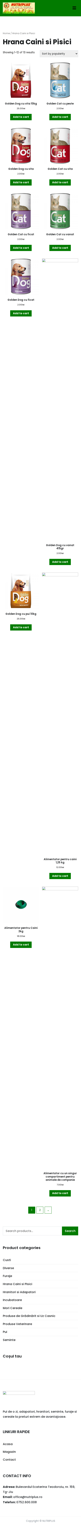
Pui (5, 1332)
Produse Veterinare (17, 1324)
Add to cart (21, 117)
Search (70, 1231)
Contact (9, 1459)
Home (6, 33)
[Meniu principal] (74, 8)
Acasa (8, 1444)
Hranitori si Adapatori (19, 1292)
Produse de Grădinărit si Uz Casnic (29, 1316)
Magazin (9, 1452)
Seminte (9, 1340)
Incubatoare (12, 1300)
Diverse (8, 1268)
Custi (7, 1260)
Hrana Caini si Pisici (17, 1284)
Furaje (7, 1276)
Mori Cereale (12, 1308)
